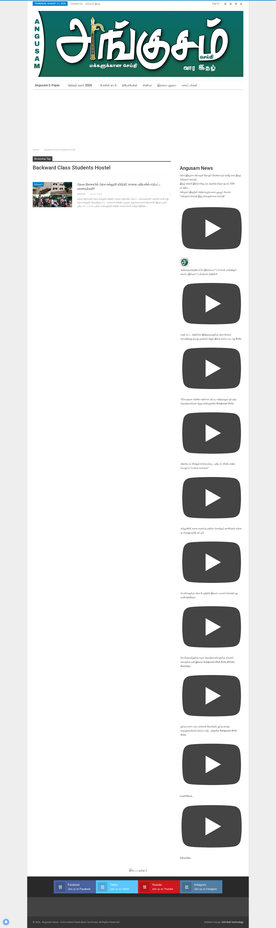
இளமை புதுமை (166, 85)
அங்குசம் (38, 184)
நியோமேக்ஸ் (129, 85)
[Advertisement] (138, 118)
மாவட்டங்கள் (189, 85)
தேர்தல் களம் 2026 (80, 85)
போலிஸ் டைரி (108, 85)
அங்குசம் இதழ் (92, 3)
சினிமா (147, 85)
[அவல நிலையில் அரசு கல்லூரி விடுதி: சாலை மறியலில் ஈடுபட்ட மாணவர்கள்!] (52, 194)
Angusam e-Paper (47, 85)
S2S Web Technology (232, 922)
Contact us (76, 3)
